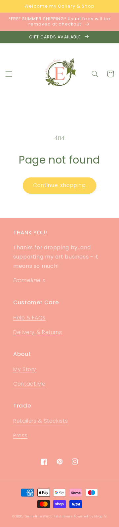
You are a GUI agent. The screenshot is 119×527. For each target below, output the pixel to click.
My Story (24, 369)
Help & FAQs (29, 317)
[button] (8, 73)
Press (20, 435)
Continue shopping (59, 185)
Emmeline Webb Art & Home (48, 516)
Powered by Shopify (90, 516)
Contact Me (29, 384)
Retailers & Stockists (40, 421)
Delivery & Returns (37, 332)
